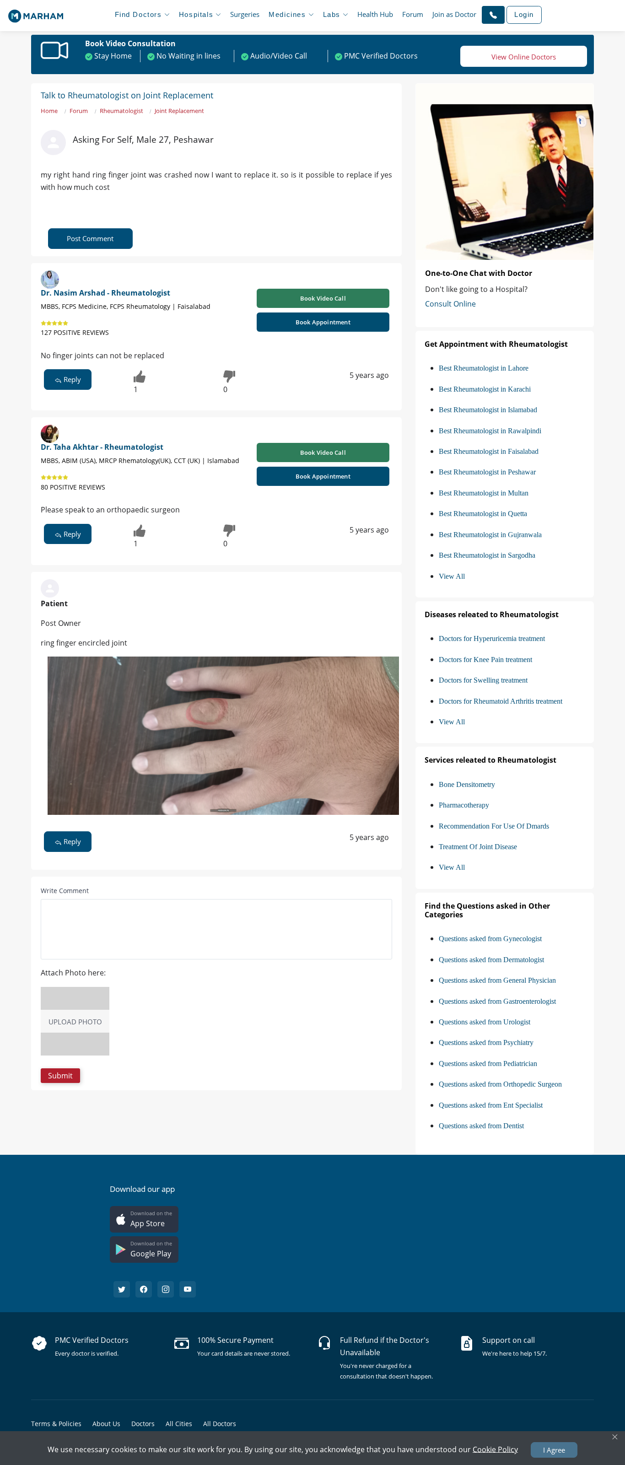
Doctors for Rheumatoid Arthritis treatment (500, 701)
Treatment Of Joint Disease (478, 847)
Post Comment (90, 238)
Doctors (143, 1423)
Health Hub (375, 14)
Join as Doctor (454, 14)
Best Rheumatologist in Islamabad (488, 410)
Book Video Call (323, 298)
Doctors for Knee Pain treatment (485, 659)
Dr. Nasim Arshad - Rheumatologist (105, 293)
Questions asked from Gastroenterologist (497, 1001)
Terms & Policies (56, 1423)
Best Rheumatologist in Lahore (483, 368)
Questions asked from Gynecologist (490, 939)
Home (49, 111)
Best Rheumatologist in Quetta (483, 513)
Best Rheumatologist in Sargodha (487, 555)
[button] (493, 14)
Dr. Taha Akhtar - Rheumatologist (102, 447)
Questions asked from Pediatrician (488, 1063)
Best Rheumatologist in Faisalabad (489, 451)
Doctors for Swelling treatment (483, 680)
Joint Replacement (179, 111)
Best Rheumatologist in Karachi (485, 389)
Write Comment (65, 890)
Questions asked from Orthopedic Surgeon (500, 1084)
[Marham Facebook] (143, 1289)
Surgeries (244, 14)
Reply (71, 379)
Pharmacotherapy (464, 805)
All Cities (179, 1423)
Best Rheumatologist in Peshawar (487, 472)
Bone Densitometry (467, 784)
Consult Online (450, 304)
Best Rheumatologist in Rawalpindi (490, 431)
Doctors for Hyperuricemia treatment (492, 638)
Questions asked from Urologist (484, 1022)
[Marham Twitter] (121, 1289)
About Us (106, 1423)
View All (452, 576)
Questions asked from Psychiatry (486, 1042)
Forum (412, 14)
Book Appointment (323, 322)
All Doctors (219, 1423)
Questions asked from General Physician (497, 980)
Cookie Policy (495, 1449)
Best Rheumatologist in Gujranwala (490, 535)
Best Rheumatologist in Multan (483, 493)
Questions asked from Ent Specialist (491, 1105)
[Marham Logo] (35, 13)
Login (524, 14)
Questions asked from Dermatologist (491, 960)
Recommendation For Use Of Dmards (494, 826)
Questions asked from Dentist (481, 1126)
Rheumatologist (121, 111)
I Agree (554, 1449)
